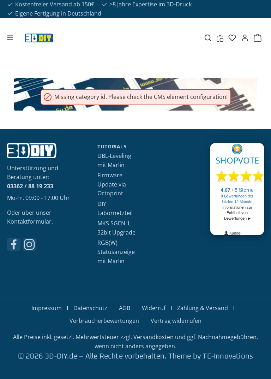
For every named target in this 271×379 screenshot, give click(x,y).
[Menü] (10, 38)
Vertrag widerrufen (176, 321)
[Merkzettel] (232, 38)
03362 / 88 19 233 (30, 186)
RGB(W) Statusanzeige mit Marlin (116, 252)
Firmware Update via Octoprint (111, 184)
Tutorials (111, 146)
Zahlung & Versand (202, 308)
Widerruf (153, 308)
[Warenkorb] (257, 38)
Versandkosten (153, 337)
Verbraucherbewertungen (104, 321)
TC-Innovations (228, 356)
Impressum (46, 308)
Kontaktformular (29, 221)
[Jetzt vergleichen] (220, 38)
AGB (124, 308)
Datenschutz (90, 308)
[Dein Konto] (245, 38)
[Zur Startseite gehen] (107, 38)
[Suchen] (207, 38)
